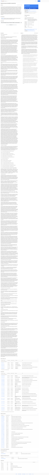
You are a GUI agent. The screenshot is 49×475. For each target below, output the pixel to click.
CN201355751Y (2, 364)
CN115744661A (2, 447)
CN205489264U (2, 368)
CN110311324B (2, 389)
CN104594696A (2, 429)
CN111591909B (2, 435)
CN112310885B (2, 434)
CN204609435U (2, 438)
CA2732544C (2, 421)
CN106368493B (2, 380)
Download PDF (27, 8)
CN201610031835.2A (3, 453)
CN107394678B (2, 384)
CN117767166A (2, 443)
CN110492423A (2, 393)
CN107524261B (2, 420)
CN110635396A (2, 396)
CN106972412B (2, 383)
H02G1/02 (3, 18)
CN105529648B (2, 416)
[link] (11, 18)
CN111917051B (2, 399)
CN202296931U (2, 365)
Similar (35, 8)
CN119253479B (2, 408)
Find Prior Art (31, 8)
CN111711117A (2, 398)
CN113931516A (2, 444)
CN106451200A (2, 377)
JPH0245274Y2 (2, 430)
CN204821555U (2, 439)
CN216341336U (2, 425)
